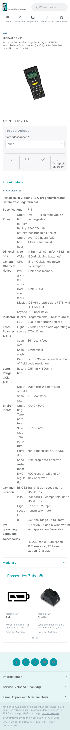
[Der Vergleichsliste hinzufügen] (27, 162)
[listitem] (35, 83)
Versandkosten (50, 713)
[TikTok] (35, 662)
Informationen (12, 676)
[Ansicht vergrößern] (35, 83)
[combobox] (49, 7)
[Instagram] (26, 662)
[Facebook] (16, 662)
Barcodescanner (16, 137)
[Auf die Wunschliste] (11, 162)
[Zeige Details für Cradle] (51, 597)
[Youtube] (44, 662)
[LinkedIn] (53, 662)
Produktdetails (13, 182)
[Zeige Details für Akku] (19, 597)
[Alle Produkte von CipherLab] (5, 33)
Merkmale (9, 562)
